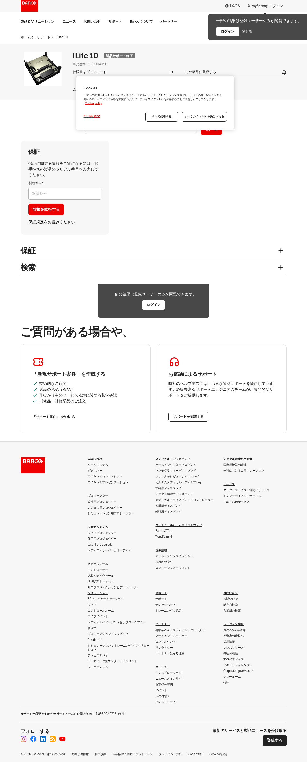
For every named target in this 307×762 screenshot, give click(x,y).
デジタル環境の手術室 (237, 459)
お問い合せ (92, 21)
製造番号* (36, 183)
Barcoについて (141, 21)
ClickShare (95, 459)
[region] (155, 103)
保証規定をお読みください (51, 222)
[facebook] (33, 739)
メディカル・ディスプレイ (172, 459)
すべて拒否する (162, 116)
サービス (229, 484)
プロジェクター (98, 496)
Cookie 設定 (92, 116)
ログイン (153, 305)
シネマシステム (98, 527)
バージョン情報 (233, 624)
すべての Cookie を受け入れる (204, 116)
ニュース (69, 21)
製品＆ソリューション (38, 21)
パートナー (169, 21)
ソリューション (98, 593)
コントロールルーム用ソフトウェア (178, 525)
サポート (115, 21)
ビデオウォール (98, 564)
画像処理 (161, 550)
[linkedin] (43, 739)
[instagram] (23, 739)
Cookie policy (93, 103)
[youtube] (62, 739)
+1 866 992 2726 (109, 714)
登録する (274, 740)
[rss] (53, 739)
